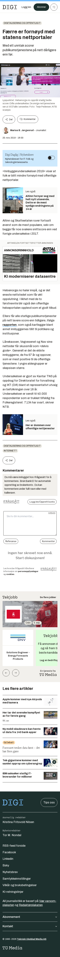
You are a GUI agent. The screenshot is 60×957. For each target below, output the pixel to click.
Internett (10, 451)
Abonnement (11, 916)
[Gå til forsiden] (10, 7)
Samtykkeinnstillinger (17, 878)
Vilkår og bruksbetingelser (20, 885)
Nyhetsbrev (10, 872)
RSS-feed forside (14, 845)
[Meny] (53, 7)
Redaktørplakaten (31, 905)
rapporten (10, 324)
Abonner (41, 7)
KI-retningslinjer (13, 891)
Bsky (6, 865)
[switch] (51, 158)
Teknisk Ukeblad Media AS (31, 939)
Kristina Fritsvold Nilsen (18, 822)
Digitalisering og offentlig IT (22, 23)
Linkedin (8, 858)
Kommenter (30, 119)
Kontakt (8, 926)
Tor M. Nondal (12, 835)
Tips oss (49, 802)
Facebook (9, 852)
